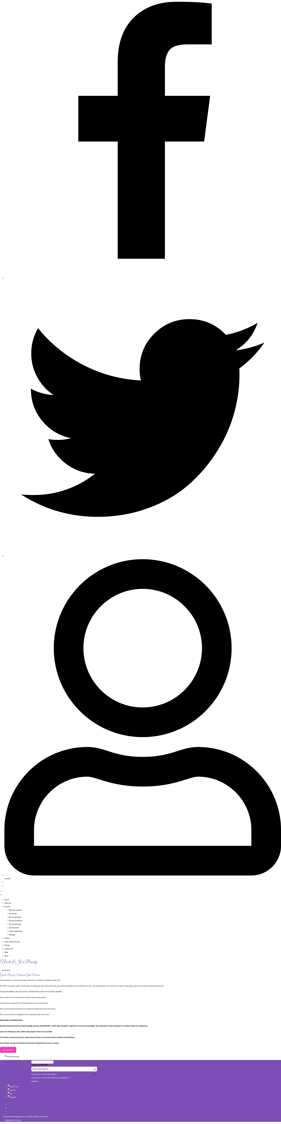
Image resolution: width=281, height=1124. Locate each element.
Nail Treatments (15, 917)
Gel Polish (12, 913)
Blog (6, 952)
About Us (7, 903)
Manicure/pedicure (16, 920)
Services (7, 906)
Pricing (7, 945)
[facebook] (142, 278)
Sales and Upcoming (12, 941)
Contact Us (8, 949)
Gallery (7, 938)
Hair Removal (14, 927)
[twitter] (142, 556)
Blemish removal (15, 910)
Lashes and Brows (15, 931)
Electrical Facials (15, 924)
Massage (12, 934)
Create (18, 1120)
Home (6, 899)
